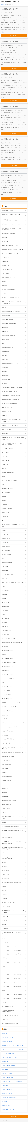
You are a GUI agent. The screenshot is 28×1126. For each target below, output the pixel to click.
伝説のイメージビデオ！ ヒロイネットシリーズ (13, 723)
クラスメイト (5, 241)
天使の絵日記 (5, 788)
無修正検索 (4, 719)
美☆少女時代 (5, 371)
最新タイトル (5, 237)
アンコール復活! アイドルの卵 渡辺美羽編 (11, 954)
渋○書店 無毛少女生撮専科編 (8, 335)
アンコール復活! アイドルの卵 (9, 946)
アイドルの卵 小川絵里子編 (8, 674)
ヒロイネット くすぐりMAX (8, 735)
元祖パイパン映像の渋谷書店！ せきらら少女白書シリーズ (13, 747)
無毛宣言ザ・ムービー (7, 562)
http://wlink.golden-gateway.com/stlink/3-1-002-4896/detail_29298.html (12, 848)
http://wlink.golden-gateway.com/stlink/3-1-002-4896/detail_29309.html (12, 831)
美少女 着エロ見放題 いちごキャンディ (10, 1)
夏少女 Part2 (5, 1069)
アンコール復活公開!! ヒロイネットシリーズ (12, 882)
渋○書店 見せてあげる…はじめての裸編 (11, 311)
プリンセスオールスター (7, 574)
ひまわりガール (5, 1085)
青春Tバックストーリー (7, 407)
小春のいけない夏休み (7, 1093)
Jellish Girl (4, 772)
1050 (3, 853)
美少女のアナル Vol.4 (11, 106)
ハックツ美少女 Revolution (8, 1053)
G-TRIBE (4, 654)
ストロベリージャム (6, 429)
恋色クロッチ (5, 359)
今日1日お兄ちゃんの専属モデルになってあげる (13, 582)
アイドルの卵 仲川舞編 (7, 686)
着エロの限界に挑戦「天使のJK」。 (10, 800)
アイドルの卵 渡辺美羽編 (7, 210)
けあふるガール (5, 504)
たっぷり (4, 530)
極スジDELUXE (5, 602)
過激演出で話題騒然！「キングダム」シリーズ (12, 249)
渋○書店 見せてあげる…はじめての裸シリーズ (12, 752)
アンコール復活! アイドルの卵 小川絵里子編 (12, 994)
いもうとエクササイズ (7, 808)
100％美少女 (5, 942)
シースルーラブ (5, 634)
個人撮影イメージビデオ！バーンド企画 (11, 702)
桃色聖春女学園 (5, 351)
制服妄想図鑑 (5, 768)
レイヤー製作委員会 (6, 695)
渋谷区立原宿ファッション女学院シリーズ (11, 220)
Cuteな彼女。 (5, 898)
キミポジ (4, 938)
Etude (3, 520)
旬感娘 (3, 966)
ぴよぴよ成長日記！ (6, 630)
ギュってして (5, 331)
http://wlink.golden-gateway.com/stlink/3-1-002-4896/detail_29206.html (12, 842)
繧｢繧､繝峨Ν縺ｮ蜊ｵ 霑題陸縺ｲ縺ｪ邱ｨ (10, 826)
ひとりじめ (4, 456)
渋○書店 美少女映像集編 (7, 319)
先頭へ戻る (14, 1116)
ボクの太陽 (4, 285)
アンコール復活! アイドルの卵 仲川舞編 (11, 962)
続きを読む (14, 35)
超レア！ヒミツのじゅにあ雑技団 (9, 662)
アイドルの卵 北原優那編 (7, 731)
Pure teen (4, 970)
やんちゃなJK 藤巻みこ (7, 1041)
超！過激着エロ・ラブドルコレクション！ (11, 395)
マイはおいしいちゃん (7, 1073)
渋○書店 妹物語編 (6, 315)
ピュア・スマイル (6, 760)
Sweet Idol (4, 894)
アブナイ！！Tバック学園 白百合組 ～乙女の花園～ (12, 525)
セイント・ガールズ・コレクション (10, 1015)
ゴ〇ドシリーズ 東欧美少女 (8, 902)
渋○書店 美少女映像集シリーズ (9, 739)
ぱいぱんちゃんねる (6, 554)
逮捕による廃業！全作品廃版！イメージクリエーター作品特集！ (13, 228)
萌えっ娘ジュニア (6, 538)
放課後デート (5, 1061)
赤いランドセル (5, 452)
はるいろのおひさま (6, 764)
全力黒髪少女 (5, 261)
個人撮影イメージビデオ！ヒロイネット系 (11, 224)
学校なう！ (4, 355)
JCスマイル (4, 415)
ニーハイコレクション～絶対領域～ (10, 480)
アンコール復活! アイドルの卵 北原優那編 (11, 998)
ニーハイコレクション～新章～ (9, 638)
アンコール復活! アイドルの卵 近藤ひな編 (11, 950)
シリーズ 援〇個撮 (6, 743)
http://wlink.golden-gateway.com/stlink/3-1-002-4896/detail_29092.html (12, 857)
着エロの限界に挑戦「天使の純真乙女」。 (11, 399)
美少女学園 (4, 792)
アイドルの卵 (5, 646)
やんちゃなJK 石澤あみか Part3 (9, 1097)
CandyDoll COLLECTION (7, 658)
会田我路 (4, 886)
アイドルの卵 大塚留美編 (7, 711)
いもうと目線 (5, 1019)
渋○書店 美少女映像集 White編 (9, 323)
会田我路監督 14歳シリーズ (8, 277)
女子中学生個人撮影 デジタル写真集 (10, 363)
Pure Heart (4, 594)
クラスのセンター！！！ (7, 488)
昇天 (3, 484)
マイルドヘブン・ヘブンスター (9, 233)
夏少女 (3, 476)
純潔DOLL (4, 307)
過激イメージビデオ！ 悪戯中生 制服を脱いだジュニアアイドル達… (13, 302)
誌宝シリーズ (5, 682)
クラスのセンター (6, 878)
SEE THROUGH (5, 512)
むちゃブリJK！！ (6, 534)
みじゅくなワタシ (6, 492)
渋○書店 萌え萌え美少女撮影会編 (9, 403)
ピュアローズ (5, 293)
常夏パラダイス (5, 460)
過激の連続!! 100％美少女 (8, 756)
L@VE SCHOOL (5, 916)
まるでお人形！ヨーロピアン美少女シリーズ (12, 642)
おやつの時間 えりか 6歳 (7, 1037)
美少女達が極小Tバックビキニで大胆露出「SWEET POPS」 (11, 420)
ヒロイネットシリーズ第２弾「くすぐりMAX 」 (13, 387)
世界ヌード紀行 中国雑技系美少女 (10, 245)
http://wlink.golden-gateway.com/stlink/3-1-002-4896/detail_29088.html (12, 836)
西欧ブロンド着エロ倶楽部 (8, 472)
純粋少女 (4, 924)
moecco (4, 890)
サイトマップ (4, 1120)
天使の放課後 (5, 327)
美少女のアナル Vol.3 (11, 74)
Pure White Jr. (5, 598)
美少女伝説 (4, 958)
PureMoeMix (5, 928)
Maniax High (5, 464)
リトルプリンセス (6, 874)
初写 (3, 558)
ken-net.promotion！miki (7, 1077)
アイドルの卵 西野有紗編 (7, 690)
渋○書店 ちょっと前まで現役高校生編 (10, 297)
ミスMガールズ (5, 590)
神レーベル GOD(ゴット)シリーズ (10, 253)
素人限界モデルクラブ (7, 433)
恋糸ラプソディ (5, 626)
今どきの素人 (5, 367)
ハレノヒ (4, 1002)
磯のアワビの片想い (6, 546)
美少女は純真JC (5, 606)
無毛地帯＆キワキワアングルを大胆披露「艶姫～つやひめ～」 (13, 438)
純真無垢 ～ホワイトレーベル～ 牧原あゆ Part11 (13, 1045)
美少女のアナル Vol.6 (11, 171)
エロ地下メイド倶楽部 (7, 508)
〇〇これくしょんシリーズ (8, 448)
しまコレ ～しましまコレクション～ (10, 586)
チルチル (4, 281)
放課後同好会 (5, 516)
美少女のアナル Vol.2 (11, 41)
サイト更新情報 (5, 715)
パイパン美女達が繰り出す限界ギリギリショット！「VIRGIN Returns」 (12, 443)
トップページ (3, 4)
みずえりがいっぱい (6, 1105)
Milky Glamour (5, 812)
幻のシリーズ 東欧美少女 (8, 678)
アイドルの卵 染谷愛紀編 (7, 650)
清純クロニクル (5, 796)
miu (3, 343)
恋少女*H (4, 500)
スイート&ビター (6, 618)
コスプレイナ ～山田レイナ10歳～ (10, 1057)
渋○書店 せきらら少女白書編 (8, 289)
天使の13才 (4, 1033)
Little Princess (5, 566)
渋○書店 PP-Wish (6, 379)
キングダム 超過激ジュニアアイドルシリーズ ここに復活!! (13, 911)
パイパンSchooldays (6, 906)
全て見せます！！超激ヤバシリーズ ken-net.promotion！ (11, 215)
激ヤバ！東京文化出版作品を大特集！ (10, 1023)
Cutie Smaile (5, 610)
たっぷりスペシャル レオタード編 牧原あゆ (12, 1081)
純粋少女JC (4, 622)
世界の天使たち (5, 670)
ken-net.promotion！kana (7, 1089)
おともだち (4, 920)
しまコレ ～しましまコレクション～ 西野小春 (12, 1049)
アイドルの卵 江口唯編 (7, 776)
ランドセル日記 (5, 257)
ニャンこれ (4, 578)
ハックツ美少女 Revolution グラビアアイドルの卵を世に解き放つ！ (13, 1011)
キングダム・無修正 (6, 550)
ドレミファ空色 (5, 870)
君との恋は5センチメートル (8, 347)
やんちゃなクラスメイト (7, 1006)
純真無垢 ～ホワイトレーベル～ (9, 982)
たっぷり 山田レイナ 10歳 (8, 1109)
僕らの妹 (4, 862)
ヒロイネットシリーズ (7, 269)
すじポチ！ (4, 383)
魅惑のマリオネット (6, 411)
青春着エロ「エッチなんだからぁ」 (10, 425)
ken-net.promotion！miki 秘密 (8, 1065)
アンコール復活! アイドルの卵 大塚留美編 (11, 974)
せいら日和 (4, 1101)
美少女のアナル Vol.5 (11, 139)
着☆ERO (4, 468)
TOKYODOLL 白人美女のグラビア (10, 727)
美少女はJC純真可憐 (6, 804)
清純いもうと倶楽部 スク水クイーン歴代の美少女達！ (13, 817)
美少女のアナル (5, 375)
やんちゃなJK (5, 542)
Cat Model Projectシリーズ (8, 698)
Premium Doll (5, 570)
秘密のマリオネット (6, 780)
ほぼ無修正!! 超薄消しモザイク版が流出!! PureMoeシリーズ (11, 933)
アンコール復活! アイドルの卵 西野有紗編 (11, 986)
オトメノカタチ (5, 273)
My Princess (5, 784)
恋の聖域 (4, 822)
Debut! (3, 990)
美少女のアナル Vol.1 (11, 9)
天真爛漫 (4, 496)
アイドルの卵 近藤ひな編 (7, 666)
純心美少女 (4, 866)
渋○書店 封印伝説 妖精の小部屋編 (9, 391)
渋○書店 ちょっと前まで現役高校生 (10, 707)
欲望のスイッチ (5, 265)
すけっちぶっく (5, 339)
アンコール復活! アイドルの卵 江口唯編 (11, 978)
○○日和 (3, 614)
